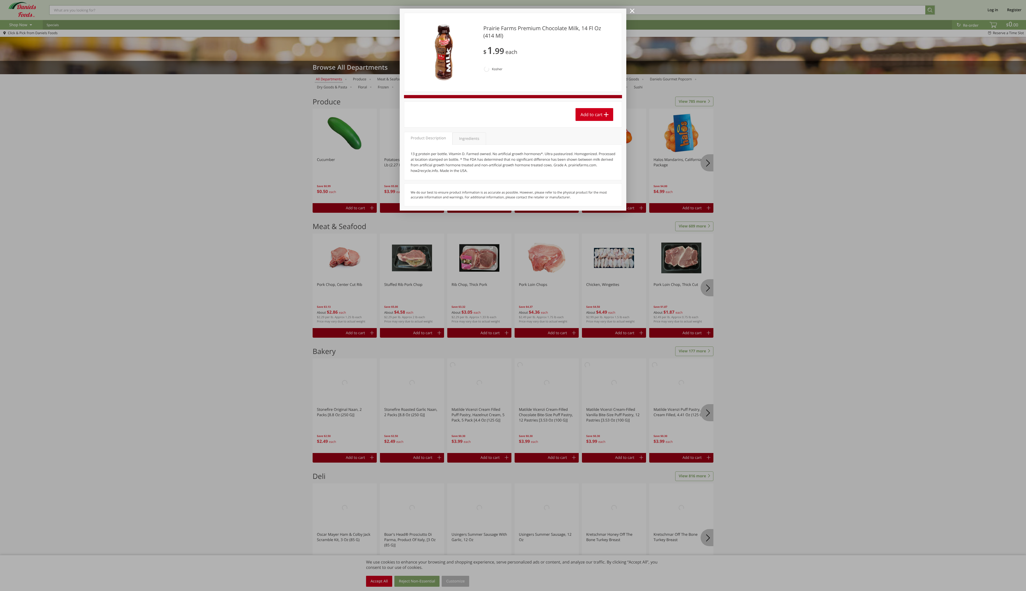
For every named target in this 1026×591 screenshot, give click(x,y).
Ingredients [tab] (469, 138)
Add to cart (592, 114)
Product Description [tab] (428, 138)
